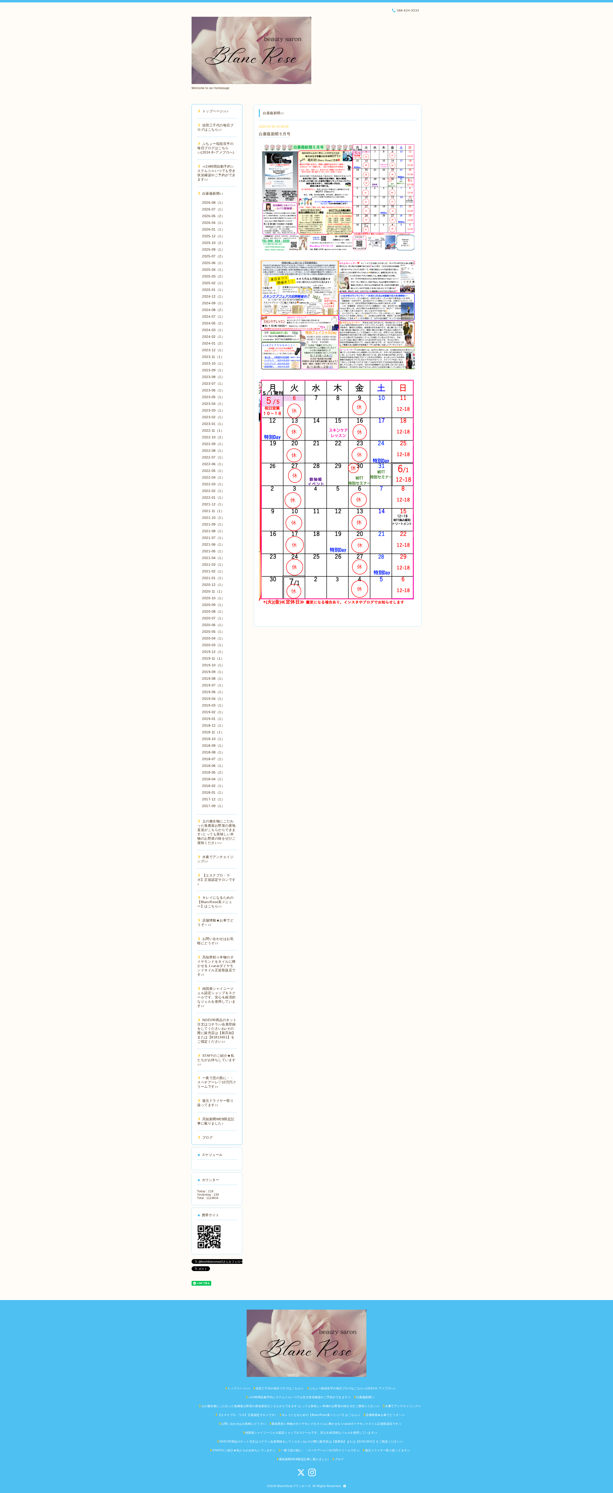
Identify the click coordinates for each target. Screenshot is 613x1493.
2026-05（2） (213, 216)
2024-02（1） (213, 337)
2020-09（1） (213, 605)
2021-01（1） (213, 578)
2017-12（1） (213, 799)
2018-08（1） (213, 752)
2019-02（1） (213, 712)
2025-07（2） (213, 256)
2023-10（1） (213, 363)
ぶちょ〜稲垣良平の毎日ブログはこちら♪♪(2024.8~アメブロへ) (215, 148)
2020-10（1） (213, 598)
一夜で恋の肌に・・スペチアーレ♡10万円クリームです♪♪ (216, 1082)
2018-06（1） (213, 766)
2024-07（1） (213, 316)
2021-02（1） (213, 571)
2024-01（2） (213, 343)
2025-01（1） (213, 290)
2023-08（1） (213, 377)
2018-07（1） (213, 759)
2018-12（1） (213, 725)
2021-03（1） (213, 564)
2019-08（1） (213, 678)
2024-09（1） (213, 303)
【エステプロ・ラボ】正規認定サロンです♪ (216, 879)
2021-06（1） (213, 544)
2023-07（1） (213, 383)
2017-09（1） (213, 806)
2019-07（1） (213, 685)
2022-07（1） (213, 457)
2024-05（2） (213, 323)
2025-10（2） (213, 243)
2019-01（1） (213, 719)
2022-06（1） (213, 464)
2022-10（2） (213, 437)
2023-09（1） (213, 370)
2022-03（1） (213, 484)
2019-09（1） (213, 672)
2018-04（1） (213, 779)
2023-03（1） (213, 410)
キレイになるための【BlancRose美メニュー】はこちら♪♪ (215, 902)
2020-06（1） (213, 625)
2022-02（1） (213, 491)
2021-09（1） (213, 524)
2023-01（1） (213, 424)
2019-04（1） (213, 699)
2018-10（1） (213, 739)
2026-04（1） (213, 223)
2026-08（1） (213, 202)
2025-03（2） (213, 276)
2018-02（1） (213, 786)
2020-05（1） (213, 631)
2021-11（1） (213, 511)
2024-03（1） (213, 330)
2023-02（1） (213, 417)
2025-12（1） (213, 236)
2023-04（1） (213, 404)
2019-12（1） (213, 652)
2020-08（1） (213, 611)
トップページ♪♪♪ (215, 111)
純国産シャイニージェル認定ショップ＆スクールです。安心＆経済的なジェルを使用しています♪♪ (216, 997)
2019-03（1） (213, 705)
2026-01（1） (213, 229)
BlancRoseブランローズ (294, 1486)
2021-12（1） (213, 504)
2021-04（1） (213, 558)
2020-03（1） (213, 645)
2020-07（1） (213, 618)
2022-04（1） (213, 477)
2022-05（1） (213, 471)
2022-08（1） (213, 450)
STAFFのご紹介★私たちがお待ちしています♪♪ (216, 1060)
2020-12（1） (213, 585)
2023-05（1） (213, 397)
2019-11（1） (213, 658)
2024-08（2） (213, 310)
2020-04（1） (213, 638)
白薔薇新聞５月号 (274, 134)
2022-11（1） (213, 430)
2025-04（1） (213, 269)
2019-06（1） (213, 692)
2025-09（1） (213, 249)
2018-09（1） (213, 745)
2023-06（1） (213, 390)
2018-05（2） (213, 772)
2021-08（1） (213, 531)
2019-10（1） (213, 665)
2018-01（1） (213, 792)
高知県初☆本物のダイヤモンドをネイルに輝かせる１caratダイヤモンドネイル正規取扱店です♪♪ (216, 965)
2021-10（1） (213, 518)
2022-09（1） (213, 444)
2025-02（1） (213, 283)
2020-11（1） (213, 591)
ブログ (207, 1137)
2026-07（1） (213, 209)
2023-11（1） (213, 357)
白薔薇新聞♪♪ (212, 193)
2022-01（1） (213, 497)
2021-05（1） (213, 551)
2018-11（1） (213, 732)
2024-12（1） (213, 296)
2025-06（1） (213, 263)
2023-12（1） (213, 350)
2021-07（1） (213, 538)
